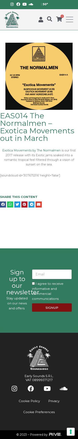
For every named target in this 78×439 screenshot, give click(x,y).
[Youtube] (24, 4)
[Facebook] (18, 4)
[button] (49, 19)
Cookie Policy (29, 401)
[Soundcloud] (31, 4)
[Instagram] (12, 4)
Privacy (53, 401)
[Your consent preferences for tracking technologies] (71, 432)
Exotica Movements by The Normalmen (32, 150)
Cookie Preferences (39, 412)
